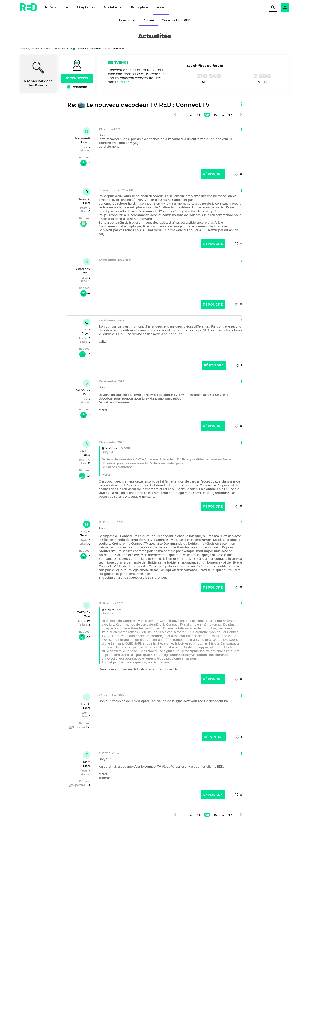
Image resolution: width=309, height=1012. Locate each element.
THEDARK (83, 612)
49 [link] (207, 115)
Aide (160, 7)
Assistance (127, 20)
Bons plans (140, 7)
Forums (47, 48)
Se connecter (77, 78)
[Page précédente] (175, 114)
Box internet (113, 7)
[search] (273, 7)
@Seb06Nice (110, 448)
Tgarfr (86, 762)
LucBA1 (85, 704)
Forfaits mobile (56, 7)
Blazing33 (83, 199)
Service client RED (176, 20)
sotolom (84, 451)
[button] (285, 7)
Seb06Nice (83, 268)
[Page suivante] (241, 114)
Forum (149, 20)
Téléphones (86, 7)
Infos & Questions (29, 48)
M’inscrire (80, 87)
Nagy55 (85, 531)
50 (215, 115)
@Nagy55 (108, 609)
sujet (125, 82)
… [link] (191, 115)
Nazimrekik (82, 138)
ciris (87, 329)
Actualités (59, 48)
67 (230, 115)
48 (199, 115)
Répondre (213, 174)
